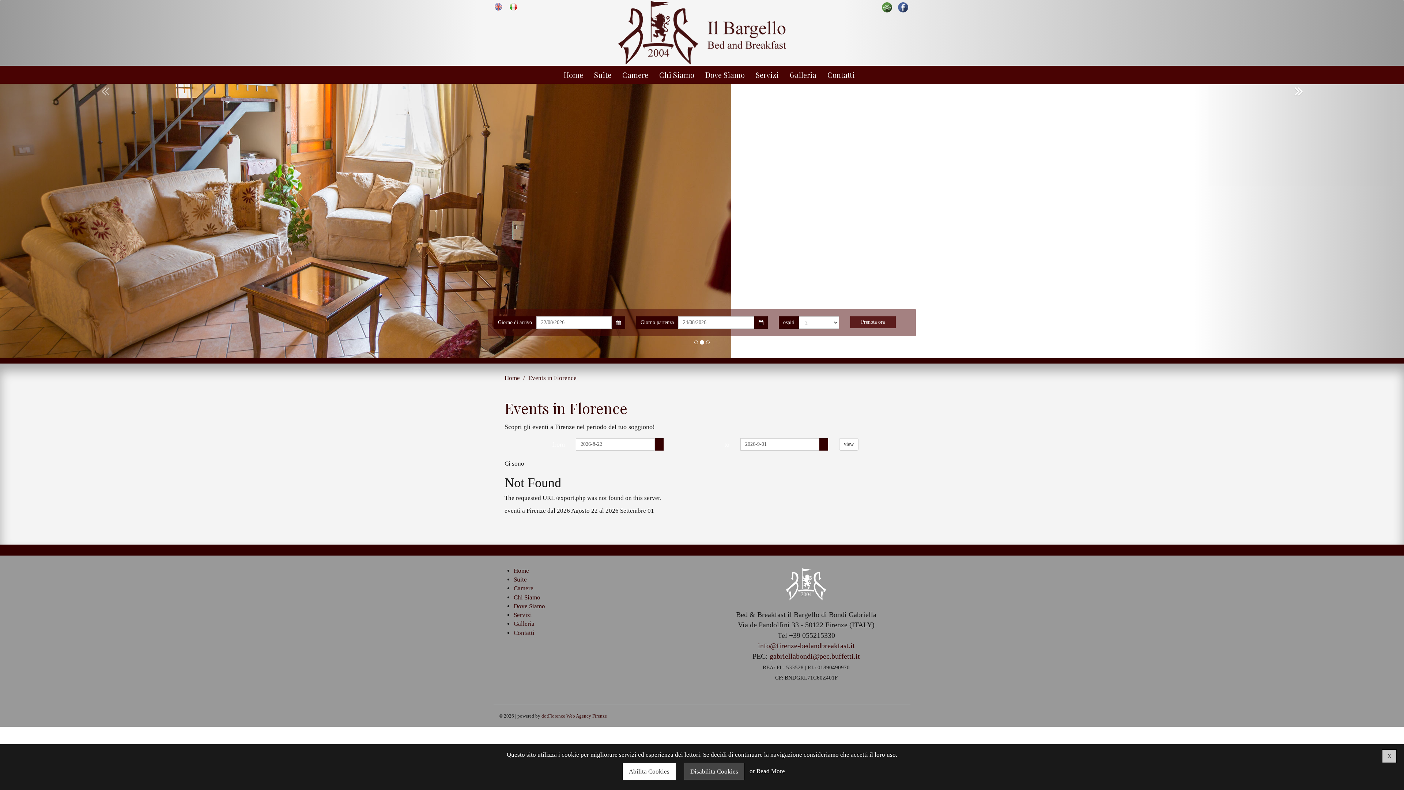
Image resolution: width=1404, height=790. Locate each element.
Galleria (803, 75)
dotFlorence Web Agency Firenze (574, 716)
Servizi (767, 75)
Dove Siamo (725, 75)
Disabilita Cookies (714, 771)
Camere (635, 75)
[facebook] (903, 6)
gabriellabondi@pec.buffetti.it (815, 656)
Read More (770, 771)
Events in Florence (552, 378)
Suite (602, 75)
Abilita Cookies (649, 771)
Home (573, 75)
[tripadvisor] (887, 6)
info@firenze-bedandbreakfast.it (806, 646)
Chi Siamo (676, 75)
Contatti (841, 75)
